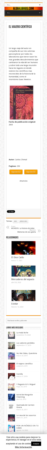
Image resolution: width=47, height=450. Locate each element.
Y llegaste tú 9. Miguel (25, 384)
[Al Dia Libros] (24, 8)
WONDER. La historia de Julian (22, 227)
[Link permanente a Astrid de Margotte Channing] (11, 397)
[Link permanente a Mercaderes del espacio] (23, 271)
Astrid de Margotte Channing (24, 396)
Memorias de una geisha (26, 231)
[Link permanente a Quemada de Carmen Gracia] (11, 407)
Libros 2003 (23, 221)
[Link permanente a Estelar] (23, 295)
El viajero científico (24, 364)
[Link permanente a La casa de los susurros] (11, 417)
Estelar (14, 304)
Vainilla (19, 374)
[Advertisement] (21, 38)
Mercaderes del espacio (22, 279)
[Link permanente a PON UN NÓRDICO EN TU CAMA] (11, 428)
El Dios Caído (17, 257)
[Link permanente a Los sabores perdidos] (11, 345)
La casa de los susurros (26, 415)
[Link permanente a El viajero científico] (11, 366)
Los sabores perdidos (25, 343)
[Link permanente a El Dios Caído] (23, 248)
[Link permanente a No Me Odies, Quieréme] (11, 355)
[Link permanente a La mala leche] (11, 335)
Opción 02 (16, 172)
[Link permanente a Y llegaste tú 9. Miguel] (11, 386)
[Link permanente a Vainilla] (11, 376)
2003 (15, 221)
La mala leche (22, 333)
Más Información (23, 447)
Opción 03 (30, 172)
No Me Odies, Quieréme (26, 353)
